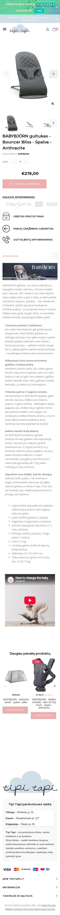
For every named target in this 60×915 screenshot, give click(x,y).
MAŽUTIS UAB (48, 905)
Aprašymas (10, 256)
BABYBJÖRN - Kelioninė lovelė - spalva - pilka (16, 701)
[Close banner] (56, 7)
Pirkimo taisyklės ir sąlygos (19, 909)
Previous (5, 686)
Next (53, 123)
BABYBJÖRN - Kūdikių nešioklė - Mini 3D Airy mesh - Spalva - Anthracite (44, 703)
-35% (39, 10)
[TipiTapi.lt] (19, 29)
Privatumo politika (45, 909)
